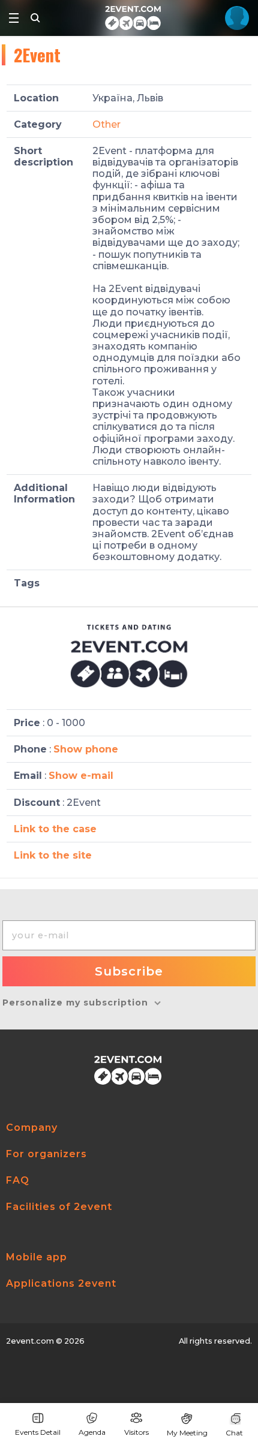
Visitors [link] (136, 1432)
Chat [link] (234, 1432)
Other (106, 124)
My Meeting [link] (187, 1432)
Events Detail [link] (38, 1432)
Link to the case (55, 829)
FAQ (17, 1180)
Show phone (85, 749)
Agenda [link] (92, 1432)
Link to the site (53, 855)
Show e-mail (81, 775)
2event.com (30, 1340)
